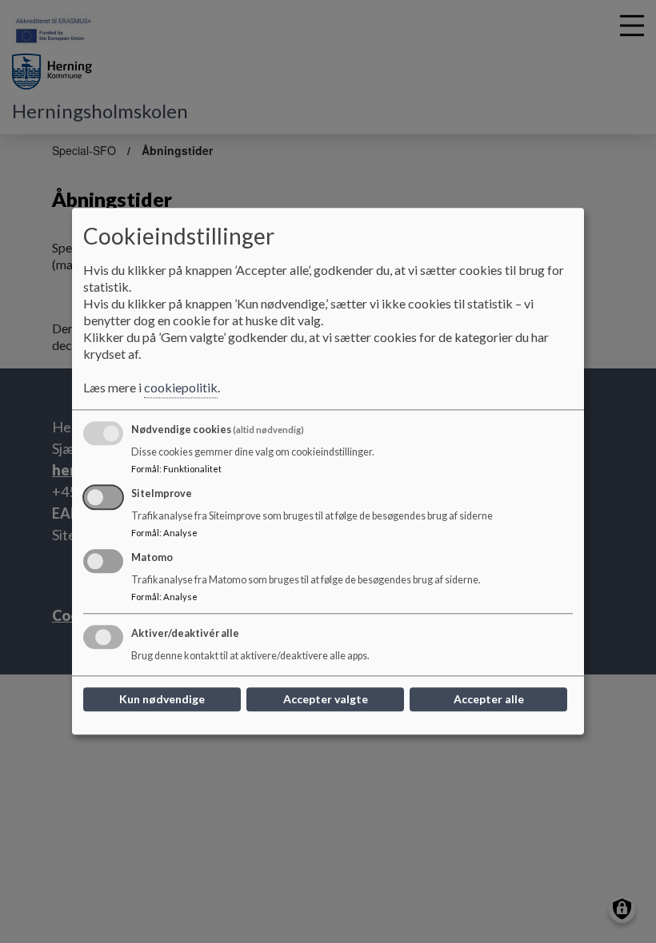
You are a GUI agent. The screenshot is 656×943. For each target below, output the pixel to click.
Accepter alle (489, 699)
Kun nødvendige (162, 699)
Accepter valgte (325, 699)
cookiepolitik (181, 388)
